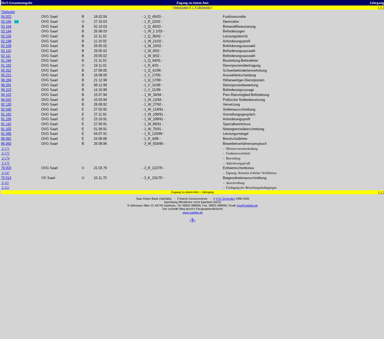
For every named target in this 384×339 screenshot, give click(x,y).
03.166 (6, 22)
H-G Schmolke (225, 198)
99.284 (6, 80)
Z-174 (5, 158)
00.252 (6, 70)
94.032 (6, 100)
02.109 (6, 46)
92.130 (6, 104)
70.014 (6, 178)
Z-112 (5, 187)
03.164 (6, 26)
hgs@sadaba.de (247, 205)
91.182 (6, 114)
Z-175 (5, 163)
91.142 (6, 124)
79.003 (6, 168)
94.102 (6, 95)
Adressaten (181, 7)
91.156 (6, 119)
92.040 (6, 109)
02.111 (6, 56)
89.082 (6, 139)
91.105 (6, 129)
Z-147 (5, 173)
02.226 (6, 36)
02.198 (6, 41)
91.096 (6, 134)
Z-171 (5, 149)
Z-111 (5, 183)
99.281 (6, 85)
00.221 (6, 75)
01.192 (6, 65)
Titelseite (8, 12)
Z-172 (5, 153)
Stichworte (204, 7)
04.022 (6, 17)
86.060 (6, 144)
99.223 (6, 90)
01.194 (6, 60)
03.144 (6, 31)
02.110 (6, 51)
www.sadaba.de (193, 212)
